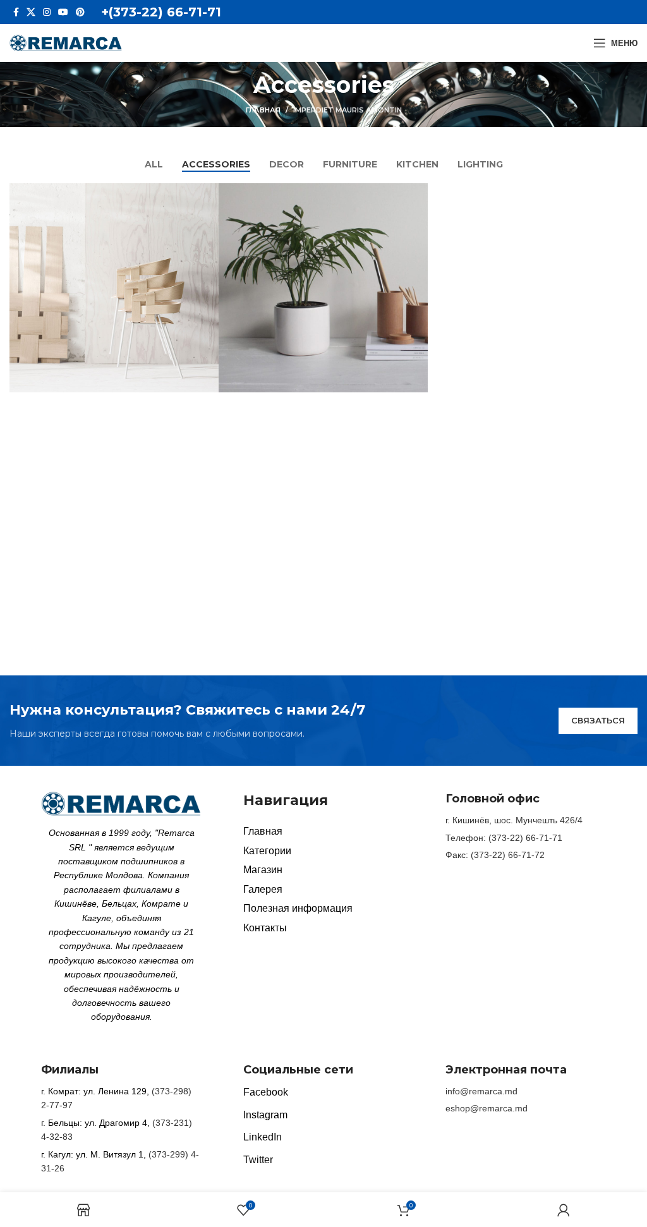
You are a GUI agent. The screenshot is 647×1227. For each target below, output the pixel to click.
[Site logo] (66, 42)
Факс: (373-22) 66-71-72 (495, 855)
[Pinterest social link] (80, 12)
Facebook (265, 1092)
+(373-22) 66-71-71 (161, 12)
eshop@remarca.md (486, 1108)
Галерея (262, 889)
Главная (263, 110)
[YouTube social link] (63, 12)
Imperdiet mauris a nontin (347, 110)
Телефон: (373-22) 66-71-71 (503, 838)
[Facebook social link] (16, 12)
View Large (208, 194)
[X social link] (31, 12)
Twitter (258, 1159)
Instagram (265, 1114)
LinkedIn (262, 1137)
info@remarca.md (481, 1091)
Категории (267, 850)
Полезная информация (298, 908)
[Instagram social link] (46, 12)
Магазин (262, 869)
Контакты (265, 927)
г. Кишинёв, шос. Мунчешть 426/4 (514, 820)
